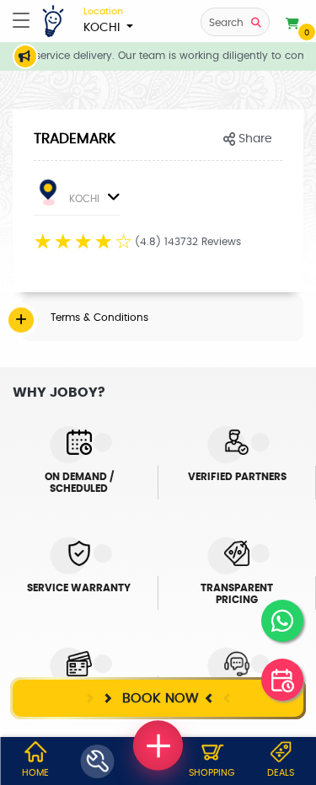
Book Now (158, 698)
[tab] (162, 317)
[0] (292, 24)
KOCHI (103, 20)
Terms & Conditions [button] (99, 317)
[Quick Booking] (282, 680)
